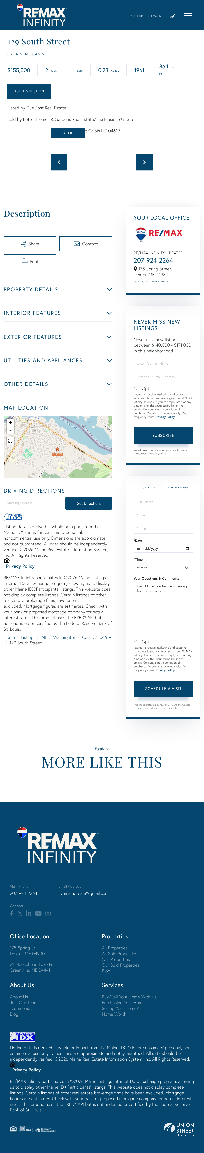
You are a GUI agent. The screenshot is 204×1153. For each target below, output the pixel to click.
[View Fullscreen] (10, 441)
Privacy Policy (20, 566)
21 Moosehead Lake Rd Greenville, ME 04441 (32, 967)
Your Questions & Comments (156, 578)
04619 (105, 637)
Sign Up (137, 16)
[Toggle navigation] (188, 15)
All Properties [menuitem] (115, 948)
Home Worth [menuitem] (114, 1014)
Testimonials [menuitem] (21, 1008)
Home (9, 637)
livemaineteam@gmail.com (83, 893)
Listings (28, 637)
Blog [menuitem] (106, 971)
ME (44, 637)
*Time (138, 559)
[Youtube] (38, 913)
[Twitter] (19, 913)
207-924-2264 (153, 260)
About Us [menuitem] (19, 997)
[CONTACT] (29, 91)
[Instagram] (48, 913)
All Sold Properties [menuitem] (119, 953)
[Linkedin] (28, 913)
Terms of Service (162, 708)
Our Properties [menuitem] (116, 959)
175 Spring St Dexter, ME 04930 (27, 950)
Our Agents (160, 281)
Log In (156, 16)
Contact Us (142, 281)
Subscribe (163, 435)
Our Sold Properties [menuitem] (121, 965)
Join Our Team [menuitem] (24, 1002)
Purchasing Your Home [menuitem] (123, 1002)
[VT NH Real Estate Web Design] (179, 1129)
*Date (138, 540)
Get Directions (89, 503)
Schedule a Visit (177, 487)
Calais (88, 637)
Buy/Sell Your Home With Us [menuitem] (129, 997)
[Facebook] (12, 913)
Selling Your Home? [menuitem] (120, 1008)
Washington (64, 637)
